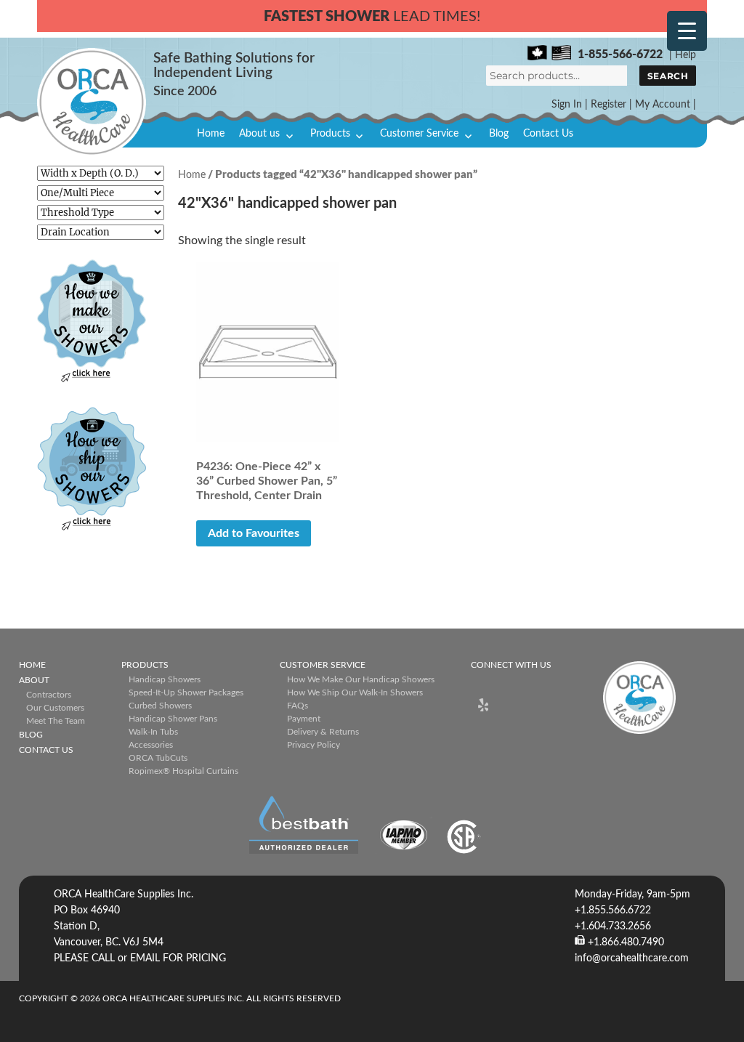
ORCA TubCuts (158, 758)
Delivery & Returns (323, 731)
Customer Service (419, 134)
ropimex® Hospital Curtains (183, 771)
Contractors (48, 694)
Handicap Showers (165, 679)
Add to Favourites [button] (253, 533)
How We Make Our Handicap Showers (360, 679)
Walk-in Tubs (153, 731)
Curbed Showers (160, 705)
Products (330, 134)
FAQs (297, 705)
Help (685, 55)
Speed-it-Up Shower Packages (186, 692)
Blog (499, 134)
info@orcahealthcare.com (632, 958)
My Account (662, 105)
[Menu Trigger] (687, 31)
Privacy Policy (313, 744)
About (34, 680)
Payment (303, 718)
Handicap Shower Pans (173, 718)
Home (211, 134)
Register (608, 105)
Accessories (151, 744)
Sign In (566, 105)
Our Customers (55, 707)
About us (259, 134)
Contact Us (548, 134)
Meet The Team (55, 720)
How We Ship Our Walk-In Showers (355, 692)
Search (667, 75)
